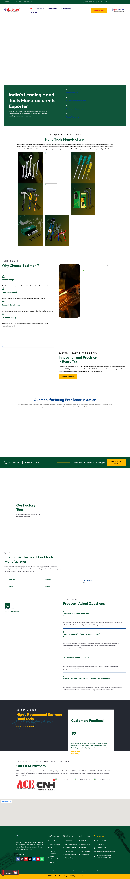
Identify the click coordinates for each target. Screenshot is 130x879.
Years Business (72, 93)
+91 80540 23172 (102, 848)
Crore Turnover (72, 117)
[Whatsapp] (42, 859)
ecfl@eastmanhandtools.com (106, 851)
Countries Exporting (74, 109)
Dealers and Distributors (76, 101)
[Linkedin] (34, 859)
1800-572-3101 (101, 841)
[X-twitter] (30, 859)
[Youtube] (26, 859)
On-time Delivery (9, 317)
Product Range (8, 279)
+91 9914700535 (102, 844)
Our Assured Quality (10, 292)
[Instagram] (22, 859)
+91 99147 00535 (12, 611)
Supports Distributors (11, 305)
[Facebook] (18, 859)
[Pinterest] (38, 859)
